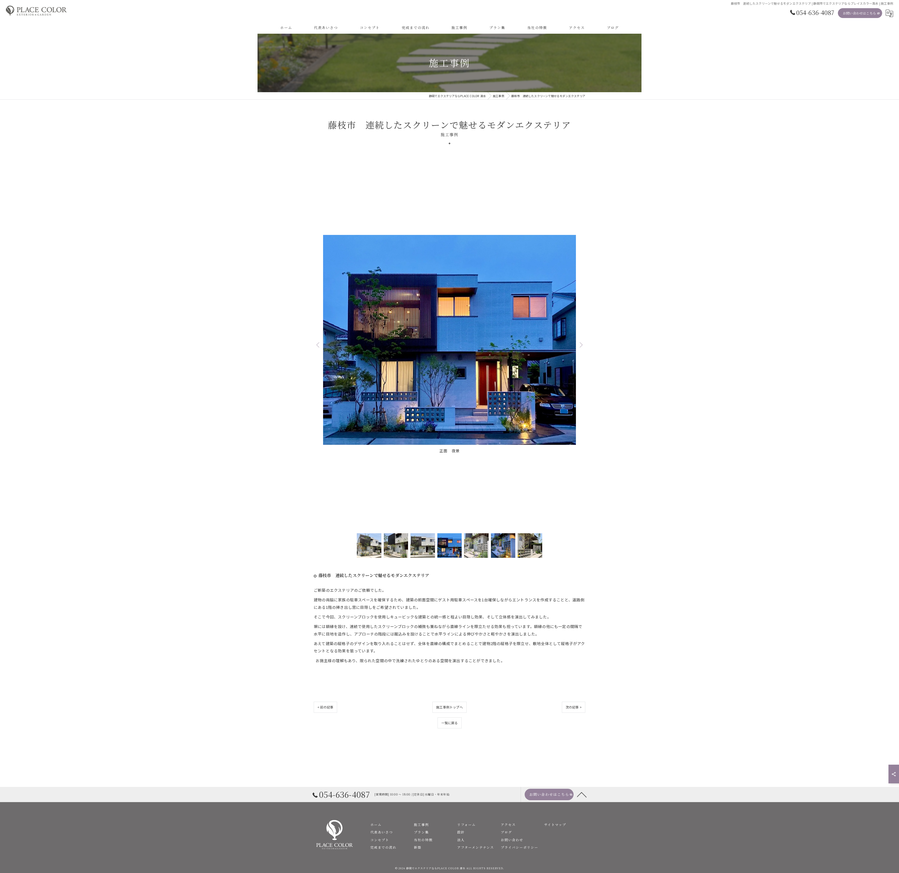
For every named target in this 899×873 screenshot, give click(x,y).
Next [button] (580, 344)
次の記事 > (574, 707)
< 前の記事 (325, 707)
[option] (449, 344)
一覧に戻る (449, 722)
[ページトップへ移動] (581, 794)
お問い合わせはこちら (859, 13)
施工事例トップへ (449, 707)
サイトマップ (555, 824)
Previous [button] (318, 344)
